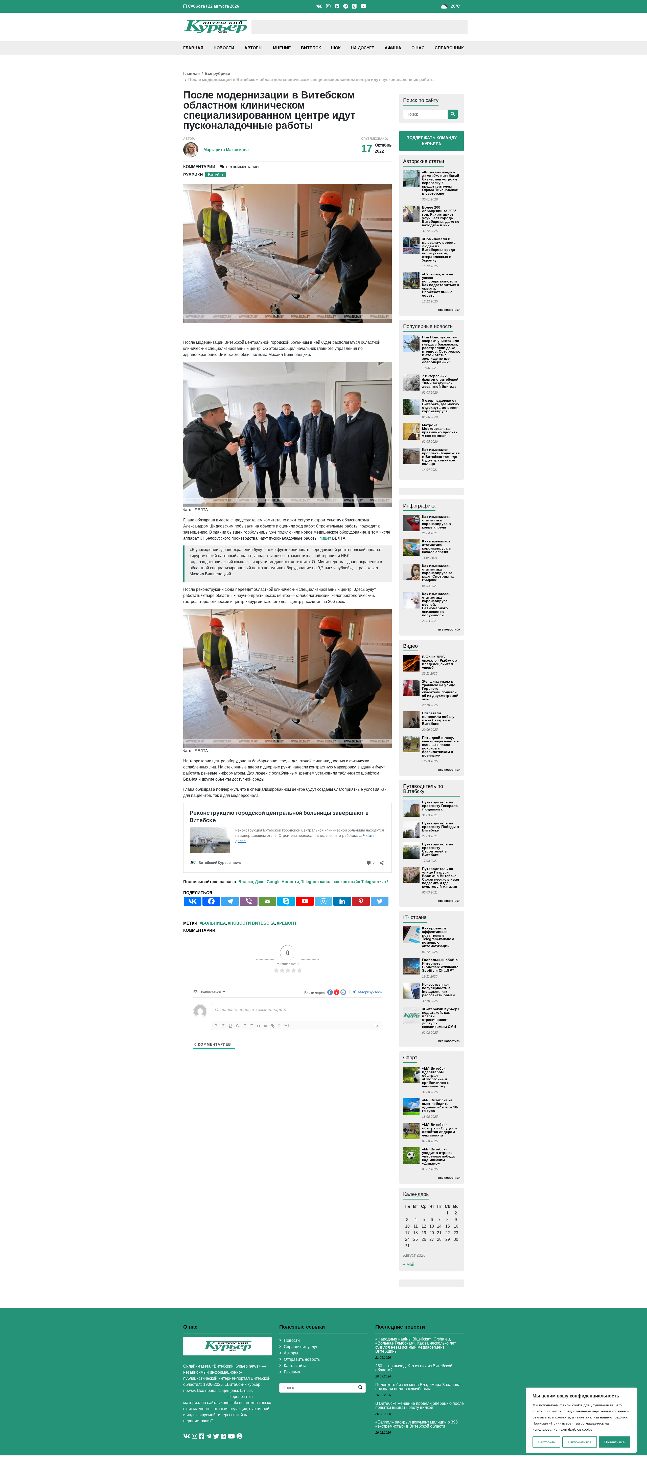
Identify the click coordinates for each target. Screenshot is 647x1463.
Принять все (614, 1442)
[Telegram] (230, 901)
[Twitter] (379, 901)
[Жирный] (216, 1026)
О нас (418, 48)
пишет (325, 538)
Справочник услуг (300, 1347)
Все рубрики (217, 73)
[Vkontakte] (192, 901)
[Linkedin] (342, 901)
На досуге (362, 48)
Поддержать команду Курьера (431, 141)
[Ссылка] (272, 1026)
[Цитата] (258, 1026)
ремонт (288, 923)
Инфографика (419, 506)
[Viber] (249, 901)
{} (279, 1025)
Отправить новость (302, 1359)
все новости (447, 310)
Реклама (292, 1372)
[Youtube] (305, 901)
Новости (224, 48)
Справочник (449, 48)
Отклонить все (580, 1442)
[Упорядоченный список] (244, 1026)
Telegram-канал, (317, 882)
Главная (193, 48)
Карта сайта (295, 1366)
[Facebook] (211, 901)
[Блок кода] (265, 1026)
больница (214, 923)
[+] (286, 1025)
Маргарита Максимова (226, 150)
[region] (581, 1420)
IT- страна (415, 917)
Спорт (410, 1057)
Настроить (546, 1442)
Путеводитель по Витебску (423, 788)
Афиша (393, 48)
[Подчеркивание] (230, 1026)
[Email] (267, 901)
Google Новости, (283, 882)
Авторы (253, 48)
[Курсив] (223, 1026)
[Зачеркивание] (237, 1026)
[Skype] (286, 901)
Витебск (311, 48)
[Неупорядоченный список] (251, 1026)
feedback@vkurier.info (204, 1396)
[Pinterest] (361, 901)
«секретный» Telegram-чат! (361, 882)
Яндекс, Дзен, (252, 882)
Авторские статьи (423, 161)
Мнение (282, 48)
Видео (410, 646)
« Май (408, 1264)
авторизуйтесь (369, 992)
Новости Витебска (252, 923)
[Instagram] (323, 901)
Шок (336, 48)
